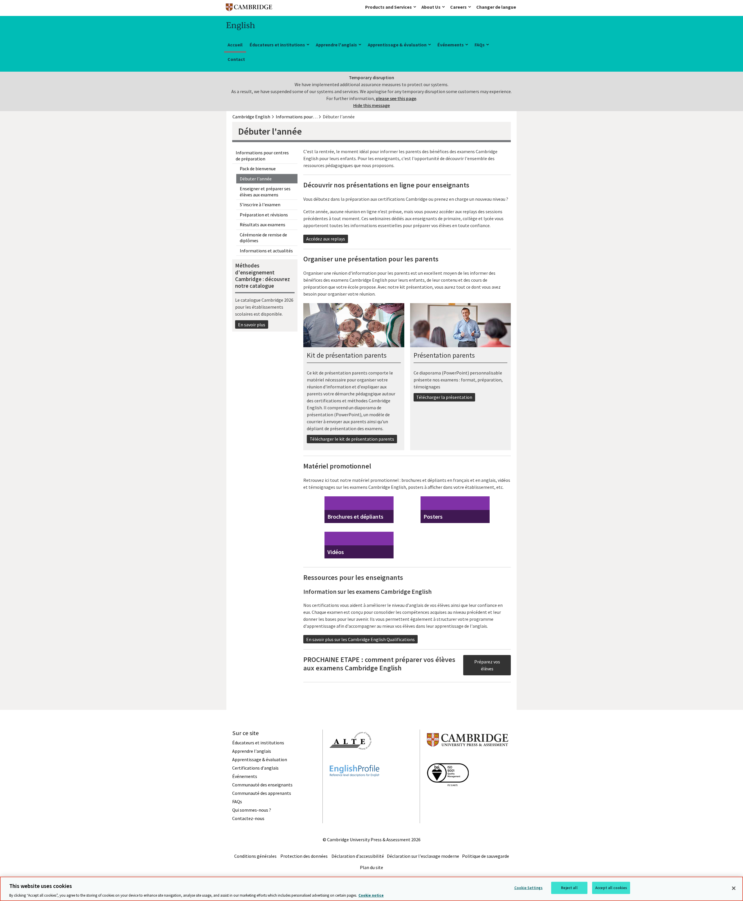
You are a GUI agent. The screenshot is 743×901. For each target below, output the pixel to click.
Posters (433, 516)
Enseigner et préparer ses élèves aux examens (265, 192)
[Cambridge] (249, 8)
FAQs (480, 45)
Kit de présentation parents (347, 355)
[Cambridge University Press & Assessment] (467, 758)
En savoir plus (251, 325)
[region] (371, 889)
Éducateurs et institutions (277, 45)
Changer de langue (496, 7)
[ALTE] (351, 760)
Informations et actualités (266, 251)
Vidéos (335, 552)
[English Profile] (354, 787)
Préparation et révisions (264, 215)
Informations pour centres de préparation (262, 156)
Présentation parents (444, 355)
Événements (450, 45)
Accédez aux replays (325, 239)
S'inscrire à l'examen (260, 204)
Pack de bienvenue (258, 168)
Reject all (569, 887)
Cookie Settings (528, 887)
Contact (236, 59)
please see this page (396, 98)
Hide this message (371, 105)
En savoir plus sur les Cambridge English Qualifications (360, 639)
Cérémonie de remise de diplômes (263, 238)
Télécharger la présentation (444, 397)
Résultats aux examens (262, 224)
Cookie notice (371, 895)
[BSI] (448, 796)
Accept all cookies (611, 887)
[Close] (733, 888)
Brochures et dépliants (355, 516)
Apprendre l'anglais (336, 45)
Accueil (235, 45)
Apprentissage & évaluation (397, 45)
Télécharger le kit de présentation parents (352, 439)
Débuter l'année (256, 179)
